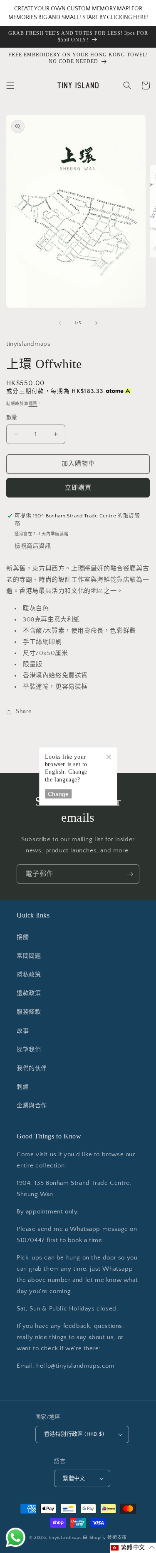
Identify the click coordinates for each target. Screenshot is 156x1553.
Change (58, 794)
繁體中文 (74, 1478)
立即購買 (78, 487)
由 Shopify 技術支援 (105, 1537)
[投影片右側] (96, 323)
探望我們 (29, 1049)
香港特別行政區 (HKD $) (74, 1434)
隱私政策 (29, 974)
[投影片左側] (60, 323)
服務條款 (29, 1012)
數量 (11, 417)
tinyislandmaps (65, 1537)
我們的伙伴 (32, 1068)
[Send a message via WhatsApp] (15, 1537)
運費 (33, 404)
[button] (10, 85)
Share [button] (24, 711)
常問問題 (29, 956)
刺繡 (23, 1087)
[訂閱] (130, 874)
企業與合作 (32, 1105)
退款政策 (29, 993)
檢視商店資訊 (33, 546)
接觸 (23, 937)
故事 (23, 1031)
